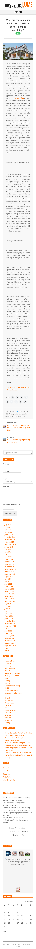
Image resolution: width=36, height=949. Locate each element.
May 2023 (8, 611)
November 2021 (10, 641)
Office (6, 708)
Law (6, 695)
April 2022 (8, 631)
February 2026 (9, 532)
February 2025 (9, 562)
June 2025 (8, 552)
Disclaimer (6, 774)
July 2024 (8, 579)
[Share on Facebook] (12, 397)
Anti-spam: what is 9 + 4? (11, 505)
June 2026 (8, 527)
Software (8, 718)
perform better (16, 416)
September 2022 (10, 626)
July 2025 (8, 549)
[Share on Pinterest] (7, 402)
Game (18, 33)
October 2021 (9, 643)
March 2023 (9, 616)
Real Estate (8, 713)
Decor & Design (10, 668)
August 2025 (9, 547)
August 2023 (9, 604)
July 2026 (8, 525)
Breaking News (10, 661)
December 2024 (10, 567)
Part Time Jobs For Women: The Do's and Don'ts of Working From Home (18, 427)
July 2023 (8, 606)
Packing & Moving (11, 710)
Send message (10, 513)
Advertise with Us (9, 780)
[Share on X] (17, 397)
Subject (5, 479)
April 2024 (8, 584)
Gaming (7, 681)
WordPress (29, 944)
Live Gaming (9, 700)
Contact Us (6, 768)
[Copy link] (25, 402)
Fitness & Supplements (12, 673)
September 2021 (10, 646)
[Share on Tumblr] (16, 402)
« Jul (4, 931)
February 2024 (9, 589)
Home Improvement (11, 691)
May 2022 (8, 628)
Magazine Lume (16, 944)
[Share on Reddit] (11, 402)
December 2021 (10, 638)
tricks (23, 416)
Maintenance (9, 703)
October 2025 (9, 542)
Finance (7, 671)
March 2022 (9, 633)
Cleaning (8, 666)
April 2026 (8, 530)
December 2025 (10, 537)
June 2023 (8, 609)
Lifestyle (8, 698)
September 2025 (10, 545)
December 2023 (10, 594)
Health (7, 688)
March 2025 (9, 559)
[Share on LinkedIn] (21, 397)
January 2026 (9, 535)
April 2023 (8, 614)
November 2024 (10, 569)
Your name (6, 464)
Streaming (8, 720)
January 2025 (9, 564)
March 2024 (9, 586)
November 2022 (10, 624)
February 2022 (9, 636)
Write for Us (7, 777)
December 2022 (10, 621)
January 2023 (9, 619)
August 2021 (9, 648)
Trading (7, 723)
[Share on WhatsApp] (26, 397)
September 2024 (10, 574)
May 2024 (8, 582)
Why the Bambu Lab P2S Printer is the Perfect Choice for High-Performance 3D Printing (18, 755)
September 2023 (10, 601)
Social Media (9, 715)
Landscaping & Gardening (13, 693)
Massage (8, 705)
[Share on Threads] (20, 402)
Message (6, 486)
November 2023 (10, 596)
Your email (6, 471)
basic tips (19, 414)
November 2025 (10, 540)
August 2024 (9, 577)
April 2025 (8, 557)
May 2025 (8, 554)
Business (8, 663)
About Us (6, 771)
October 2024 (9, 572)
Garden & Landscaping (12, 686)
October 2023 (9, 599)
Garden (7, 683)
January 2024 (9, 591)
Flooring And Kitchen (12, 676)
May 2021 (8, 651)
